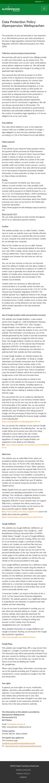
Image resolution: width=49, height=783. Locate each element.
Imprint (23, 777)
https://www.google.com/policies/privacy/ (19, 637)
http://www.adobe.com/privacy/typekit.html (20, 511)
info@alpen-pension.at (16, 724)
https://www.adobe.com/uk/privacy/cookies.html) (22, 517)
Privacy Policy (23, 773)
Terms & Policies (23, 770)
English (38, 2)
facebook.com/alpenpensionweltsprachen (18, 743)
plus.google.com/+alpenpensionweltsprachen (23, 746)
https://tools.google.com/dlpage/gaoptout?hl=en (21, 421)
